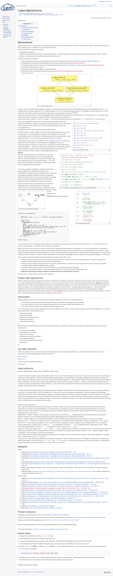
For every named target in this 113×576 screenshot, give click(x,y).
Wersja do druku (7, 32)
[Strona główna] (8, 7)
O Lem (32, 571)
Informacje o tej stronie (7, 36)
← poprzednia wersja (27, 14)
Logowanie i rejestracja (106, 1)
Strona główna (5, 16)
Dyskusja (23, 5)
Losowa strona (5, 20)
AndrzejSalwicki (26, 13)
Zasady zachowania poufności (23, 571)
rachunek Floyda (22, 356)
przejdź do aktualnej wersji (39, 14)
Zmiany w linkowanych (6, 28)
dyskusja (33, 13)
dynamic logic (21, 364)
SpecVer (41, 67)
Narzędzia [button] (5, 24)
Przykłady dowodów (79, 63)
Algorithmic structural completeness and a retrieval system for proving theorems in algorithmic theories (61, 471)
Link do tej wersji (7, 34)
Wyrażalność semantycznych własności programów (85, 61)
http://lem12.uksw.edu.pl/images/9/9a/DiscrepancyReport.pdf (50, 529)
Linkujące (5, 26)
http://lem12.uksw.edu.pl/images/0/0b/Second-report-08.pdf (61, 520)
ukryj (31, 23)
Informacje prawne (39, 571)
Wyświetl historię (86, 5)
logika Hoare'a (22, 359)
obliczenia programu (57, 292)
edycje (37, 13)
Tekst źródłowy (77, 5)
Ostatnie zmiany (6, 18)
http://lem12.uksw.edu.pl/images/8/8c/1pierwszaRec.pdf (88, 517)
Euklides (35, 274)
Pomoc (4, 22)
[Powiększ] (90, 105)
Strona (18, 5)
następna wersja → (54, 14)
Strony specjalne (7, 30)
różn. (20, 14)
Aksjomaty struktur (99, 65)
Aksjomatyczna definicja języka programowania (70, 71)
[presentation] (105, 109)
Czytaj (70, 5)
